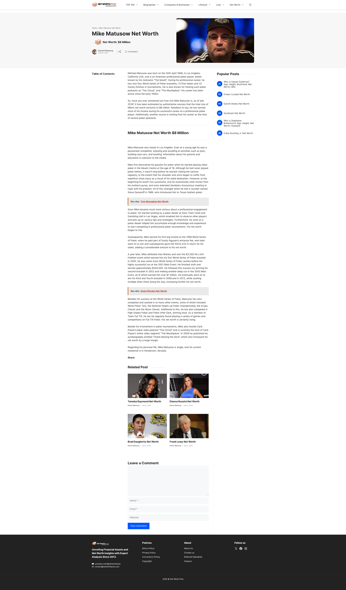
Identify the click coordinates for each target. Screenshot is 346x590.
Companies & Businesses (177, 4)
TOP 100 (130, 4)
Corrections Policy (151, 557)
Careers (188, 561)
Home (94, 28)
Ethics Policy (148, 548)
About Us (188, 548)
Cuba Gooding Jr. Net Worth (238, 133)
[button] (250, 5)
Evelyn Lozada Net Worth (237, 94)
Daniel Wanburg (105, 51)
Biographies (149, 4)
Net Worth (235, 4)
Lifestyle (203, 4)
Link (127, 52)
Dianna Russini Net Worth (184, 401)
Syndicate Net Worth (234, 113)
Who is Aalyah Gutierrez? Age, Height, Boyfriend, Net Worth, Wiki (238, 84)
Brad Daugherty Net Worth (143, 441)
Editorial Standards (193, 557)
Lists (218, 4)
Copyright (147, 561)
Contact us (189, 552)
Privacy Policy (149, 552)
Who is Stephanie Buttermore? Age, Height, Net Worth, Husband (239, 123)
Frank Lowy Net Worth (183, 441)
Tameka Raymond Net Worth (144, 401)
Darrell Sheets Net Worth (236, 103)
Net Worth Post (176, 579)
